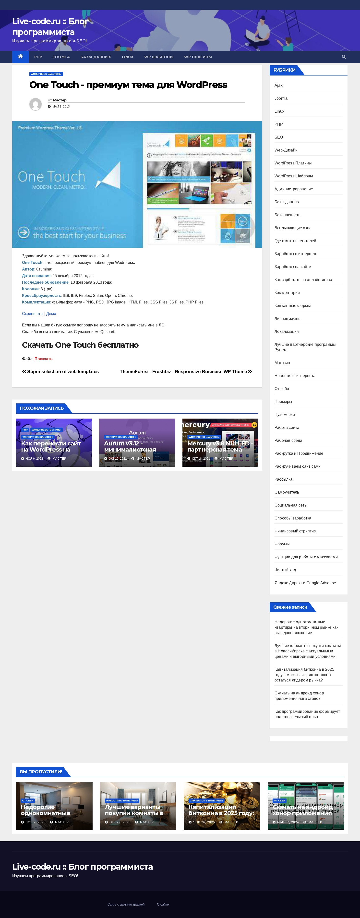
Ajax (279, 85)
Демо (51, 314)
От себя (282, 389)
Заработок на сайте (293, 267)
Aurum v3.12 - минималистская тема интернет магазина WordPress (135, 452)
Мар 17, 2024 (288, 822)
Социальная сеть (290, 505)
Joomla (61, 57)
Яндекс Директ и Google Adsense (305, 583)
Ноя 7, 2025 (35, 822)
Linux (128, 57)
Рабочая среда (288, 440)
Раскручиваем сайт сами (298, 466)
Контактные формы (293, 305)
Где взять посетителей (295, 241)
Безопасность (287, 215)
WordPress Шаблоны (46, 74)
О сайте (163, 904)
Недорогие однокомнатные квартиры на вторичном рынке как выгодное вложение (306, 627)
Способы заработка (293, 518)
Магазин (282, 363)
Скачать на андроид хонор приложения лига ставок (303, 813)
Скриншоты (32, 314)
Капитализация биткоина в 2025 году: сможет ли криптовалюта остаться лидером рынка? (304, 674)
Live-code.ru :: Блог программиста (82, 867)
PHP (38, 57)
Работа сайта (287, 427)
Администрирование (294, 189)
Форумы (282, 544)
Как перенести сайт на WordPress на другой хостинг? (51, 449)
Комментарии (287, 293)
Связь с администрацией (126, 904)
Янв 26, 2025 (204, 822)
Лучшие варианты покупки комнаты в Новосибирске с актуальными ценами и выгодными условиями (308, 651)
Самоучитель (287, 492)
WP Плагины (198, 57)
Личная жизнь (287, 318)
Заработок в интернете (296, 254)
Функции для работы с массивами (306, 557)
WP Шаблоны (158, 57)
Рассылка (284, 479)
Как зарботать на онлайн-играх (303, 280)
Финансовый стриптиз (295, 531)
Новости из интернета (295, 376)
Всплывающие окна (293, 228)
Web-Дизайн (286, 150)
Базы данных (96, 57)
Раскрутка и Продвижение (299, 453)
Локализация (287, 331)
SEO (279, 137)
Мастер (60, 100)
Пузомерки (285, 414)
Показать (44, 359)
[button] (344, 57)
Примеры (283, 402)
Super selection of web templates (62, 371)
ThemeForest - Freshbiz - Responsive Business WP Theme (184, 371)
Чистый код (285, 570)
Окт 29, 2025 (120, 822)
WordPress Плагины (46, 429)
